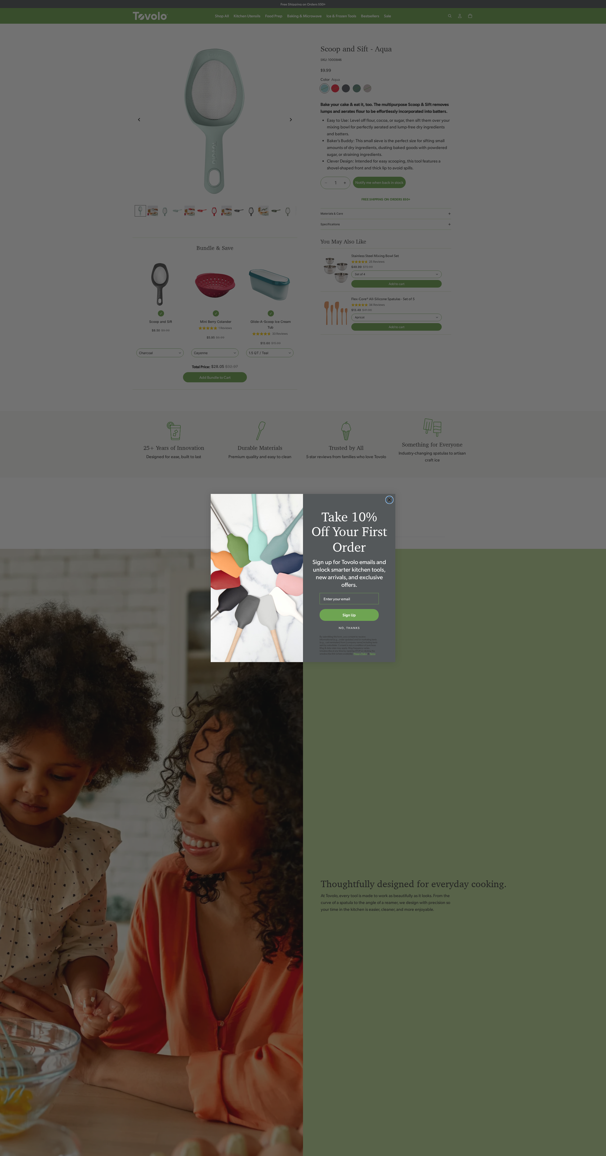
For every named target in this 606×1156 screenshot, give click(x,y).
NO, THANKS (349, 628)
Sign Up (349, 614)
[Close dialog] (389, 499)
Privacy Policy (360, 653)
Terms (372, 653)
